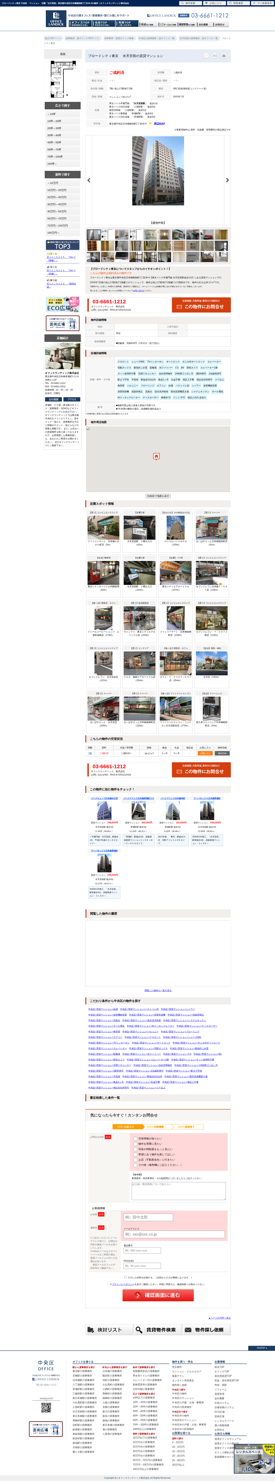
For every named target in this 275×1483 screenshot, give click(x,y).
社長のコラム (222, 1403)
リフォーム (221, 1389)
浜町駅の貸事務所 (82, 1425)
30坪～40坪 (54, 135)
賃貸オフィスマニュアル (228, 1439)
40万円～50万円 (56, 211)
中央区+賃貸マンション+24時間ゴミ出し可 (196, 1065)
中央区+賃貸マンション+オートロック (151, 1043)
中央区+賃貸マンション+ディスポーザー (197, 1026)
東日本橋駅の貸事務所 (85, 1416)
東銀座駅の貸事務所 (83, 1434)
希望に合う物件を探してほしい (156, 1154)
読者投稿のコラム (224, 1407)
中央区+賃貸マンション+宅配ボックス (148, 1048)
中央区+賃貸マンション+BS (208, 1054)
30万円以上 (178, 1464)
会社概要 (204, 23)
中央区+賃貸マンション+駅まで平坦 (184, 1071)
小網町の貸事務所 (112, 1389)
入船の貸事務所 (111, 1402)
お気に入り (205, 753)
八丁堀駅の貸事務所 (83, 1384)
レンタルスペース (224, 1420)
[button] (156, 457)
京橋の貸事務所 (111, 1407)
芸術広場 (219, 1416)
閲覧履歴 (238, 3)
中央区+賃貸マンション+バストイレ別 (139, 1009)
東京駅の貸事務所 (82, 1371)
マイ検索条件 (264, 3)
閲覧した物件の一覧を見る (158, 990)
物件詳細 (222, 753)
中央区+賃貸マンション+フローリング (180, 1031)
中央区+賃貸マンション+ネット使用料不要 (192, 1059)
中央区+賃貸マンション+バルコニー (140, 1031)
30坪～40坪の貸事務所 (145, 1411)
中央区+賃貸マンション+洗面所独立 (186, 1014)
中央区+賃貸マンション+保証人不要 (180, 1082)
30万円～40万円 (56, 204)
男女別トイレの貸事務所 (146, 1375)
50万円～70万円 (56, 218)
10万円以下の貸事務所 (145, 1437)
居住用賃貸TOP (223, 1376)
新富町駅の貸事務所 (83, 1438)
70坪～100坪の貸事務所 (146, 1424)
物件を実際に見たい (150, 1143)
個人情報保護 (222, 1425)
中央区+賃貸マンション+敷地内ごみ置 (189, 1048)
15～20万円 (178, 1451)
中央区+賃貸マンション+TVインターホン (109, 1043)
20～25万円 (178, 1455)
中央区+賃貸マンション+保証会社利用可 (108, 1087)
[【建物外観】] (158, 204)
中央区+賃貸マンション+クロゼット (143, 1037)
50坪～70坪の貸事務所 (145, 1420)
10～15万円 (178, 1446)
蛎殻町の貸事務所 (112, 1375)
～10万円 (52, 182)
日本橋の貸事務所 (112, 1371)
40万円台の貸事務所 (144, 1455)
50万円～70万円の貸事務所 (147, 1460)
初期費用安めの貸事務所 (146, 1371)
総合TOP (219, 1367)
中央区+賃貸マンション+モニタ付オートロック (196, 1043)
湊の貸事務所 (110, 1429)
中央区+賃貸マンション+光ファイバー (141, 1054)
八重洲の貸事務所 (112, 1434)
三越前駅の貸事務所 (83, 1393)
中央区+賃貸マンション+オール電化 (106, 1026)
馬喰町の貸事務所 (112, 1393)
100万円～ (53, 232)
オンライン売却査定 (183, 1380)
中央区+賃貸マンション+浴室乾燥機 (147, 1014)
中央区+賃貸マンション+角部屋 (104, 1031)
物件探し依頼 (179, 1385)
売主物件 (177, 1367)
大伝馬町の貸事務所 (113, 1384)
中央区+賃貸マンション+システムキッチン (184, 1020)
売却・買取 (221, 1385)
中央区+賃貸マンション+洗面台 (104, 1020)
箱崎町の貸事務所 (112, 1398)
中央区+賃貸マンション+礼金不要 (143, 1082)
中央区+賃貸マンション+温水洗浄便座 (141, 1020)
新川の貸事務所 (111, 1411)
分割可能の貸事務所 (144, 1389)
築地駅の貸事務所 (82, 1443)
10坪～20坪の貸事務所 (145, 1402)
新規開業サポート (224, 1457)
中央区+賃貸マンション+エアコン (105, 1037)
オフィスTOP (80, 23)
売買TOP (127, 23)
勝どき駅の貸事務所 (83, 1451)
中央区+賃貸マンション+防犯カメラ (106, 1059)
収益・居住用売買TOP (227, 1380)
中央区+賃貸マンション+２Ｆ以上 (148, 1087)
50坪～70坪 (54, 149)
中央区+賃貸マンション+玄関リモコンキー (109, 1065)
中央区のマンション (183, 1398)
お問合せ (221, 23)
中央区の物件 (179, 1393)
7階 (90, 753)
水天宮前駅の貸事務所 (85, 1411)
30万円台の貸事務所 (144, 1451)
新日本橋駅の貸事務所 (85, 1398)
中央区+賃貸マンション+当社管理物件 (153, 1065)
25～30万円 (178, 1460)
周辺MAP (159, 123)
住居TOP (103, 23)
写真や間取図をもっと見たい (155, 1149)
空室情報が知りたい (150, 1138)
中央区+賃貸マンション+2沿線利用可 (145, 1071)
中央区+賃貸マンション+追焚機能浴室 (107, 1014)
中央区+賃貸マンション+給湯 (103, 1009)
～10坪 (51, 114)
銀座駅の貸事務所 (82, 1429)
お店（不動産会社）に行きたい (156, 1159)
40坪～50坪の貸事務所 (145, 1415)
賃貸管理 (219, 1394)
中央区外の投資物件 (183, 1429)
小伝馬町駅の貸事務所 (85, 1402)
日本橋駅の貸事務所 (83, 1380)
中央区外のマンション (184, 1420)
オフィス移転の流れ (225, 1452)
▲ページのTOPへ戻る (219, 1318)
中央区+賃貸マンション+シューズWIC (182, 1037)
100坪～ (52, 163)
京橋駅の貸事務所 (82, 1375)
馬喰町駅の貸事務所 (83, 1420)
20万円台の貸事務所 (144, 1446)
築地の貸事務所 (111, 1420)
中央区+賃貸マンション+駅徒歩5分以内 (142, 1076)
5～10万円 (177, 1442)
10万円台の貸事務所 (144, 1442)
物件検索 (190, 3)
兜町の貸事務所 (111, 1380)
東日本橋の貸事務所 (113, 1425)
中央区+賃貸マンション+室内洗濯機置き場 (185, 1076)
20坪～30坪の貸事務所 (145, 1406)
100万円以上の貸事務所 (146, 1469)
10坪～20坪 (54, 121)
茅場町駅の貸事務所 (83, 1389)
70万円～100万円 (57, 225)
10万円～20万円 (56, 190)
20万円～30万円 (56, 197)
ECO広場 (220, 1411)
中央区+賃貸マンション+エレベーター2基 (148, 1059)
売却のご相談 (148, 23)
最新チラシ (178, 1376)
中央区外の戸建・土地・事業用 (189, 1424)
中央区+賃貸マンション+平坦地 (104, 1076)
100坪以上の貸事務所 (144, 1429)
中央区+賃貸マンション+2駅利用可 (106, 1071)
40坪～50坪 (54, 142)
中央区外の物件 (180, 1415)
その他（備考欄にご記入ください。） (160, 1164)
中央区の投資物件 (182, 1407)
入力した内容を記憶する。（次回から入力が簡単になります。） (160, 1277)
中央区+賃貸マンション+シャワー (178, 1009)
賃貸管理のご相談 (186, 23)
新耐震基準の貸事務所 (145, 1384)
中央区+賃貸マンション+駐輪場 (104, 1054)
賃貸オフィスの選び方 (227, 1443)
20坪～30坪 (54, 128)
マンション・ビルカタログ (186, 1371)
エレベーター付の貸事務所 (147, 1380)
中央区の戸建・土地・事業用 (188, 1402)
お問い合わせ (138, 291)
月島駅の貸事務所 (82, 1447)
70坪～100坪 (55, 156)
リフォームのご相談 (167, 23)
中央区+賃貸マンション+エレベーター (107, 1048)
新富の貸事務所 (111, 1416)
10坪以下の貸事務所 (144, 1397)
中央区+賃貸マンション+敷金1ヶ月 (106, 1082)
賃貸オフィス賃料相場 (227, 1448)
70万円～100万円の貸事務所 (148, 1464)
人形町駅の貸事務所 (83, 1407)
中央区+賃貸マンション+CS (177, 1054)
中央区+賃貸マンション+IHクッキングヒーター (150, 1026)
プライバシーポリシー (123, 1284)
